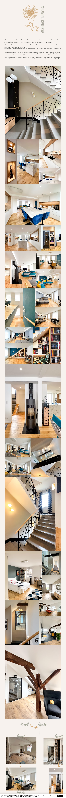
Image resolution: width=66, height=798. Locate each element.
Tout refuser (52, 795)
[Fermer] (64, 796)
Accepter (60, 795)
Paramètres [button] (45, 795)
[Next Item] (60, 764)
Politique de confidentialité (31, 796)
